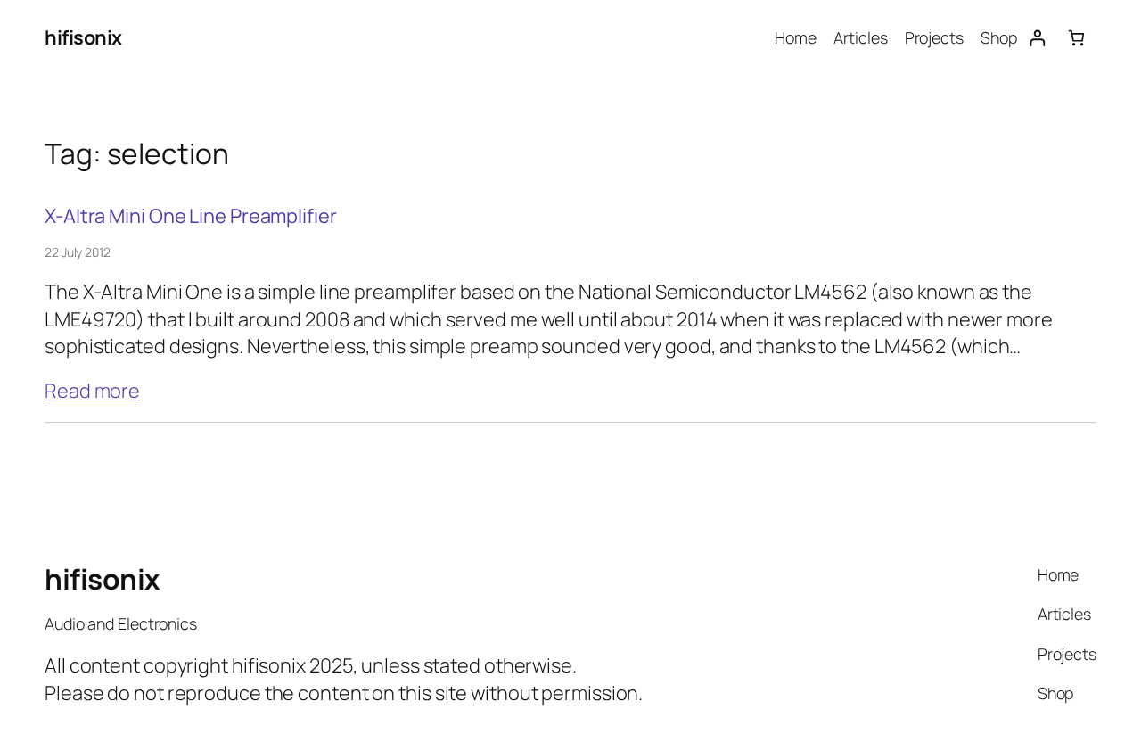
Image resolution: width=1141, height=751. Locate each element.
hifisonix (83, 37)
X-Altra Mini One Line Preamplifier (191, 216)
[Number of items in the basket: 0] (1076, 38)
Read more (92, 390)
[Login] (1037, 38)
